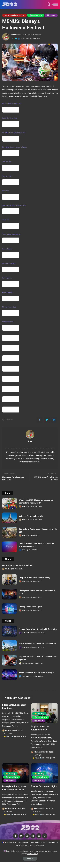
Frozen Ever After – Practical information (38, 629)
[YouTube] (38, 835)
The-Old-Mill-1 (7, 176)
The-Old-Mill (6, 162)
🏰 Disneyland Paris (14, 15)
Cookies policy (32, 854)
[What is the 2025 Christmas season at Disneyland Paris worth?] (9, 503)
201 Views (38, 755)
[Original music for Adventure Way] (9, 579)
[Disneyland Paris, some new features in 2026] (9, 594)
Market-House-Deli (9, 307)
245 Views (37, 34)
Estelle (25, 663)
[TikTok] (44, 835)
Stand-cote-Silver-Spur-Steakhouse (14, 205)
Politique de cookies (36, 845)
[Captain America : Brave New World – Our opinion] (9, 660)
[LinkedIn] (33, 835)
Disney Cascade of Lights (30, 607)
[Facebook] (12, 39)
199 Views (9, 811)
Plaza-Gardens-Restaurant (11, 104)
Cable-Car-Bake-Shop (9, 118)
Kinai (15, 34)
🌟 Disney (7, 736)
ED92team (25, 676)
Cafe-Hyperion (7, 278)
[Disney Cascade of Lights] (9, 608)
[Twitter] (16, 39)
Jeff (23, 550)
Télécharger (10, 109)
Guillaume (26, 633)
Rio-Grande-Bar (7, 292)
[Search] (48, 4)
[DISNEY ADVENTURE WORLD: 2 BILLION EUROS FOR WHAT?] (9, 546)
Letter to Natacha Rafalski (31, 516)
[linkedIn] (19, 39)
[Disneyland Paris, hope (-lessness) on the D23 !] (9, 532)
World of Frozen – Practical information (37, 644)
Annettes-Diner (7, 322)
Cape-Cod (5, 191)
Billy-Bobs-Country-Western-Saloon (14, 147)
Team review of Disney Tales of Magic (36, 673)
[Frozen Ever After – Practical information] (9, 631)
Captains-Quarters (8, 263)
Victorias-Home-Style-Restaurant (13, 133)
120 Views (9, 733)
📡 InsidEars (35, 15)
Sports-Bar (5, 220)
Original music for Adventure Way (34, 578)
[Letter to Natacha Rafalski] (9, 517)
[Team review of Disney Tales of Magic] (9, 674)
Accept (30, 859)
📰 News (51, 15)
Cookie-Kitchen (7, 249)
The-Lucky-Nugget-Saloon (11, 234)
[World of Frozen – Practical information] (9, 645)
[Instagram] (27, 835)
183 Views (38, 811)
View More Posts (30, 445)
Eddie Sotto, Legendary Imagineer (17, 565)
